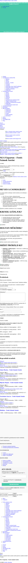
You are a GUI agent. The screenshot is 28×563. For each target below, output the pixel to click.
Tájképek (7, 79)
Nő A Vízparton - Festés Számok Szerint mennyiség (13, 172)
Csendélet (7, 85)
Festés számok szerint (9, 147)
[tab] (4, 180)
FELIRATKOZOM (14, 484)
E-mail (2, 311)
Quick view (2, 364)
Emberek (7, 98)
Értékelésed (3, 292)
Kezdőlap (2, 147)
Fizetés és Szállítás (7, 460)
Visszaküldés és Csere (7, 461)
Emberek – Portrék (9, 82)
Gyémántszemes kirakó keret (11, 104)
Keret (1, 170)
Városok (7, 81)
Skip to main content (12, 0)
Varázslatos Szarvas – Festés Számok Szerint (12, 396)
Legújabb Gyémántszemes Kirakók (13, 102)
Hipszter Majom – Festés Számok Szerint (11, 382)
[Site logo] (5, 29)
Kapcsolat (5, 464)
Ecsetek (7, 113)
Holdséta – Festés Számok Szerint (9, 410)
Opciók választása (8, 562)
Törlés (4, 170)
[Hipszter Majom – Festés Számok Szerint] (8, 375)
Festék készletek (8, 114)
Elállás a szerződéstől (7, 455)
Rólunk (4, 465)
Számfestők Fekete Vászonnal (11, 87)
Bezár (1, 554)
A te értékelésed (4, 289)
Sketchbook (8, 115)
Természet (7, 84)
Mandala (7, 95)
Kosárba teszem (7, 175)
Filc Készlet (8, 112)
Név (1, 309)
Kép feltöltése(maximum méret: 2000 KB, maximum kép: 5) (13, 303)
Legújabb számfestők (10, 88)
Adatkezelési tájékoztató (8, 454)
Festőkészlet (8, 110)
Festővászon (8, 109)
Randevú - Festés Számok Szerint (7, 154)
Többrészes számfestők (10, 513)
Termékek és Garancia (7, 463)
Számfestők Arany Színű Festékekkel (13, 86)
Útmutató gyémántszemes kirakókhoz (11, 447)
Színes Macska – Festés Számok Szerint (11, 370)
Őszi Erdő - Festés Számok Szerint (7, 150)
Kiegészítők (8, 90)
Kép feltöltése (3, 304)
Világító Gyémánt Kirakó (10, 101)
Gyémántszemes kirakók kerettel (12, 99)
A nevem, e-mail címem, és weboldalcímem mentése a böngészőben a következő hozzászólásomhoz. (12, 315)
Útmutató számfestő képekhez (9, 446)
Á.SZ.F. (4, 452)
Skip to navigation (4, 0)
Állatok (7, 80)
